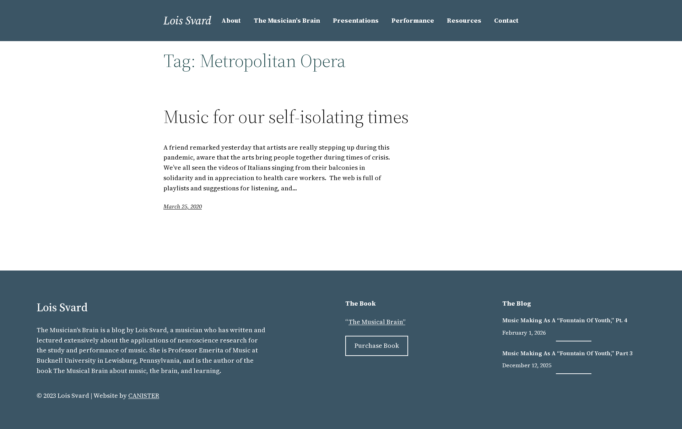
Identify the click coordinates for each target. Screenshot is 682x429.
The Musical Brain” (376, 321)
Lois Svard (187, 20)
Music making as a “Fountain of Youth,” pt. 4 (564, 320)
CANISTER (143, 395)
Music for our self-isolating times (286, 116)
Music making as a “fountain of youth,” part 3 (567, 353)
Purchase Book (376, 345)
